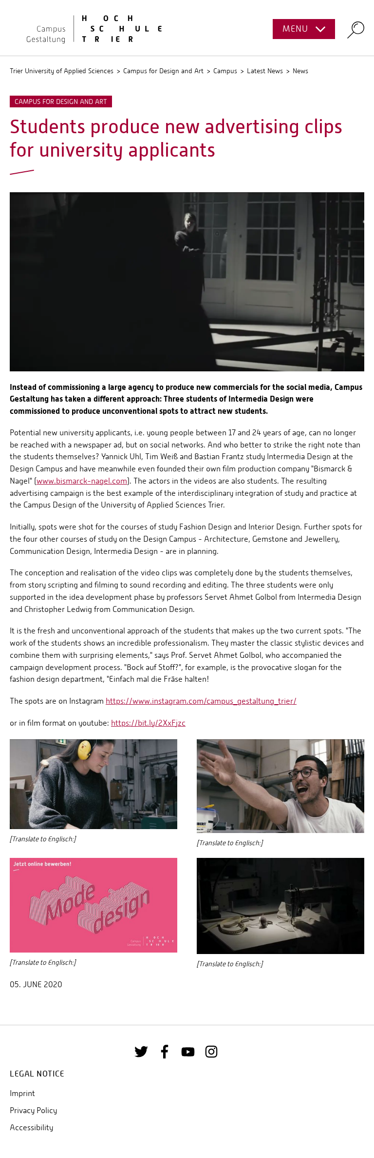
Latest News (265, 71)
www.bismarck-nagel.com (82, 481)
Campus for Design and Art (163, 71)
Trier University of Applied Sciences (61, 71)
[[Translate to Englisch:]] (93, 783)
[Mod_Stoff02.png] (187, 280)
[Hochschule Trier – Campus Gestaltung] (187, 28)
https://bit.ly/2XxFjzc (148, 723)
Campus (225, 71)
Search (355, 29)
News (300, 71)
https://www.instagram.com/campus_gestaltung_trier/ (201, 701)
